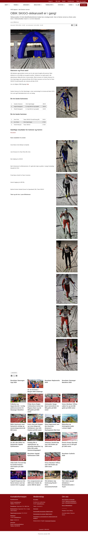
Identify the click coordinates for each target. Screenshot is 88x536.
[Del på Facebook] (72, 25)
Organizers (53, 520)
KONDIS (70, 4)
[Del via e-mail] (76, 25)
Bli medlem (83, 4)
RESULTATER (37, 4)
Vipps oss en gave (81, 1)
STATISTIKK (60, 4)
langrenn (14, 372)
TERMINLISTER (49, 4)
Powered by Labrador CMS (44, 533)
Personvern (64, 508)
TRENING (16, 4)
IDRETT (6, 4)
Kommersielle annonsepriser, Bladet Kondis (43, 511)
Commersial (47, 520)
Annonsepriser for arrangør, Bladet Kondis (42, 514)
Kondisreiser (71, 1)
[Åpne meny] (78, 5)
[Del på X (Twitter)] (74, 25)
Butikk (63, 1)
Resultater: (13, 132)
